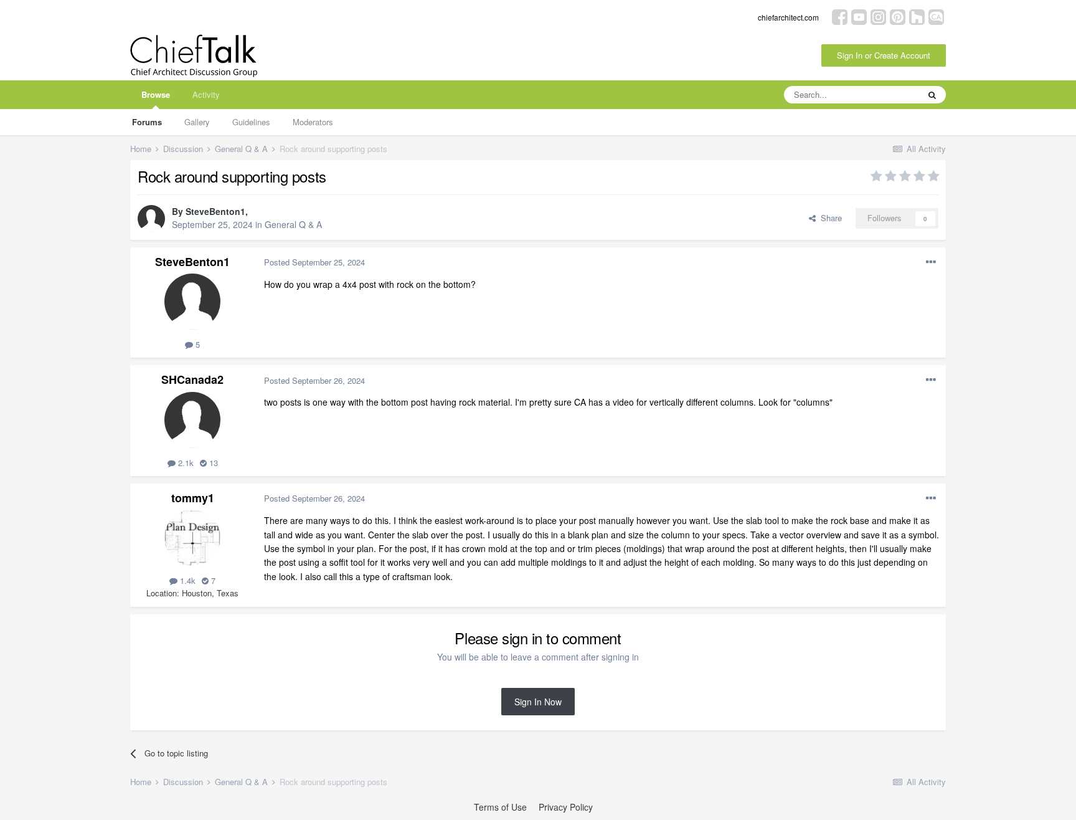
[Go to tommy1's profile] (192, 538)
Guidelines (251, 122)
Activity (206, 94)
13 (212, 463)
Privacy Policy (566, 807)
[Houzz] (917, 16)
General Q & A (293, 224)
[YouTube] (859, 16)
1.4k (186, 580)
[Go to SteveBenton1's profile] (151, 218)
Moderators (313, 122)
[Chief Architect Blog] (936, 16)
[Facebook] (839, 16)
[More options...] (931, 262)
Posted (314, 262)
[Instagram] (878, 16)
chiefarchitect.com (788, 17)
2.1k (185, 463)
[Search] (932, 94)
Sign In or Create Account (883, 55)
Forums (147, 122)
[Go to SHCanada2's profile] (192, 420)
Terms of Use (500, 807)
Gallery (197, 122)
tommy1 (192, 498)
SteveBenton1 (215, 211)
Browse (155, 94)
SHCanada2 (192, 379)
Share (829, 218)
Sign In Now (538, 701)
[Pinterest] (897, 16)
